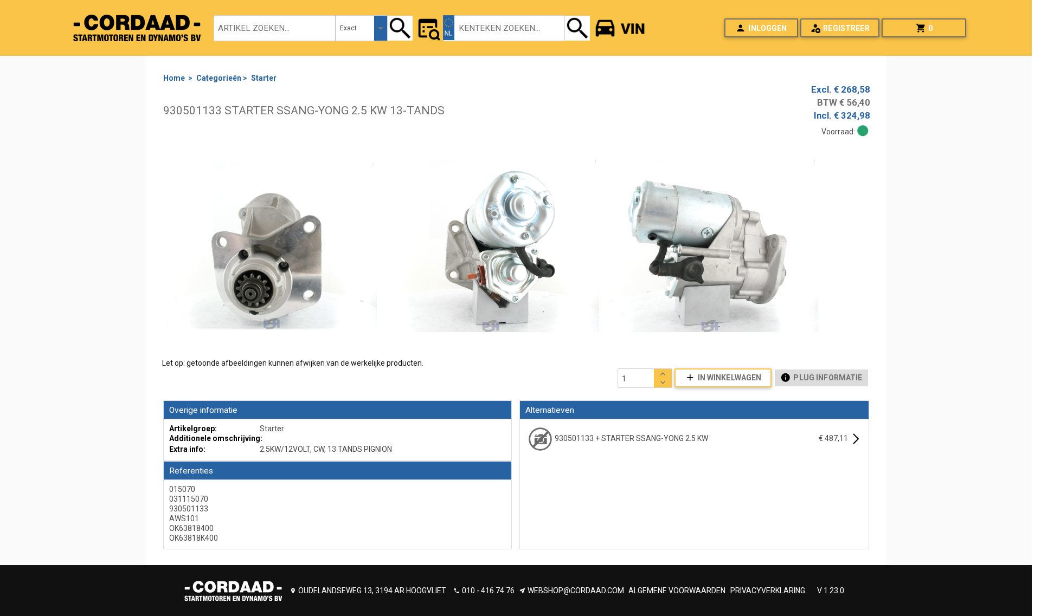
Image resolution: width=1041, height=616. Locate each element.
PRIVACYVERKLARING (767, 590)
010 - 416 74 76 (488, 590)
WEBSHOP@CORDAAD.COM (576, 590)
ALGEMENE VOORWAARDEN (676, 590)
